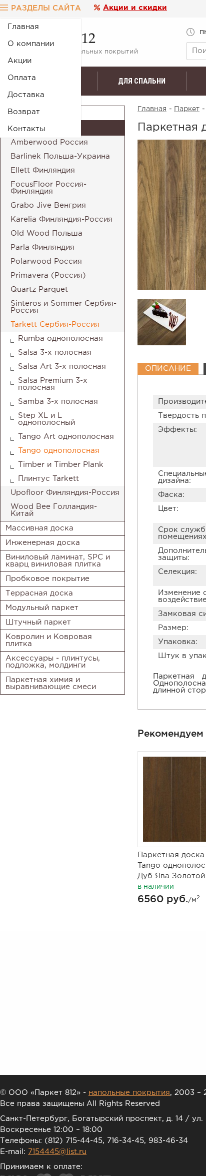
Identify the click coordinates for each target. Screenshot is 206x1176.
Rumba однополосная (60, 338)
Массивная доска (40, 528)
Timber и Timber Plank (61, 464)
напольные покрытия (129, 1092)
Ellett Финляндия (42, 170)
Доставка (26, 95)
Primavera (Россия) (48, 275)
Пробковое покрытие (48, 578)
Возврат (24, 112)
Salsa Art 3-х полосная (62, 366)
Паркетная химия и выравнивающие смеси (51, 683)
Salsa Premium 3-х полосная (53, 384)
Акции (20, 61)
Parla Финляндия (42, 247)
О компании (31, 44)
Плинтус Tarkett (48, 478)
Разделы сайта (46, 8)
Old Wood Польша (46, 233)
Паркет (187, 109)
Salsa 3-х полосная (55, 352)
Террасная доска (39, 593)
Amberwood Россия (49, 142)
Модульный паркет (42, 608)
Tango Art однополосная (66, 436)
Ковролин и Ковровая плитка (49, 640)
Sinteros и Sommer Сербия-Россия (63, 307)
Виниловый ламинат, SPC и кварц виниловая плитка (58, 560)
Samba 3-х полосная (58, 401)
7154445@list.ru (57, 1151)
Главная (23, 27)
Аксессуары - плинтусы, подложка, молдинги (53, 662)
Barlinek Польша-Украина (60, 156)
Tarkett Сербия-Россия (55, 324)
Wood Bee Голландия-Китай (53, 510)
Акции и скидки (135, 8)
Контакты (26, 129)
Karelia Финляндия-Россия (61, 219)
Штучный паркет (38, 622)
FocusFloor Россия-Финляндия (48, 188)
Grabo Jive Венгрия (48, 205)
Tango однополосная (59, 450)
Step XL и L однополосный (46, 419)
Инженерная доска (43, 542)
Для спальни (142, 81)
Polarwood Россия (46, 261)
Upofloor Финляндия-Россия (65, 492)
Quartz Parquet (39, 289)
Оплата (22, 78)
